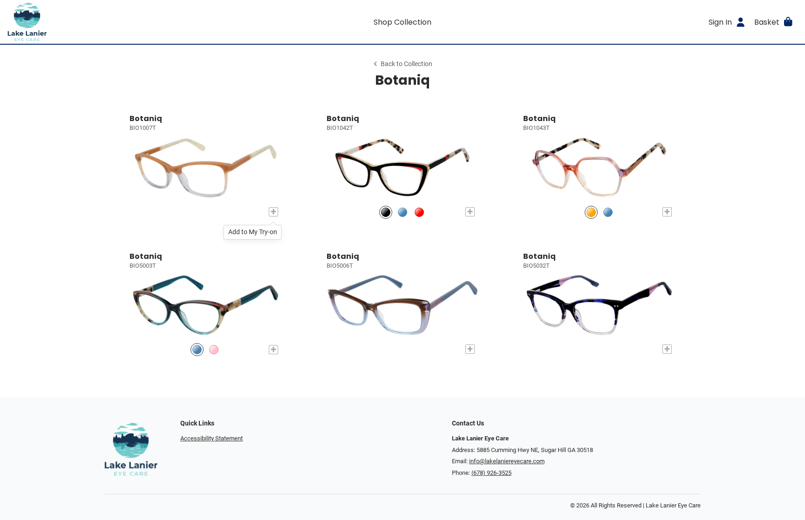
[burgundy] (419, 212)
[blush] (213, 349)
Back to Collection (406, 64)
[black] (385, 212)
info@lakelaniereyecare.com (507, 461)
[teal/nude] (608, 212)
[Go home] (106, 22)
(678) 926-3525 (491, 472)
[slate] (402, 212)
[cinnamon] (591, 212)
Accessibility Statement (211, 438)
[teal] (197, 349)
